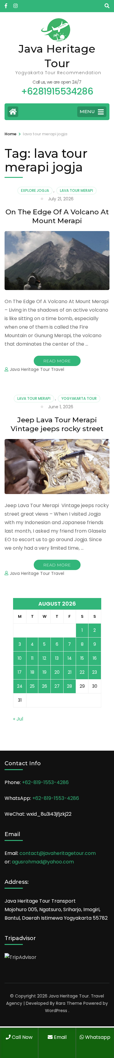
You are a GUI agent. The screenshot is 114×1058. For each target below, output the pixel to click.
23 (94, 672)
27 (57, 686)
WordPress (56, 1011)
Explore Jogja (35, 190)
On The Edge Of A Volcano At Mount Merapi (57, 216)
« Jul (18, 718)
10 (20, 658)
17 (20, 672)
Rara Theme (69, 1003)
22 (82, 672)
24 (19, 686)
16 (95, 658)
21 (69, 672)
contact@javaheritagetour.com (57, 853)
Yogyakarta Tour (79, 398)
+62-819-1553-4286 (45, 782)
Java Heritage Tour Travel (37, 369)
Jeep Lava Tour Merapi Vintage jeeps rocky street (57, 424)
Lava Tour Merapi (76, 190)
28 (69, 686)
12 (44, 658)
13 (57, 658)
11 (32, 658)
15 (82, 658)
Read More (57, 360)
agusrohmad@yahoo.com (43, 861)
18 (32, 672)
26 (44, 686)
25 (32, 686)
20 (57, 672)
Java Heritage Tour (69, 996)
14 (69, 658)
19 (45, 672)
